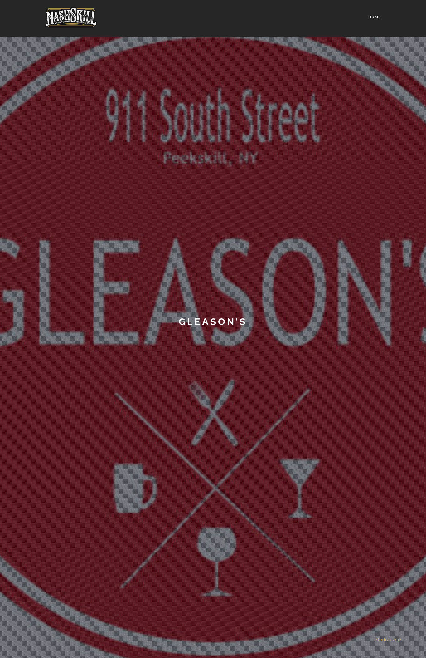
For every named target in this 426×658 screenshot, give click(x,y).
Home (375, 17)
